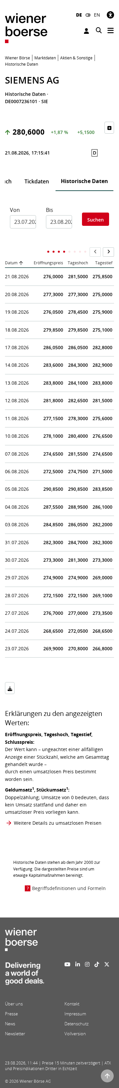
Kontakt (71, 1004)
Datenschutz (76, 1024)
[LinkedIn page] (77, 964)
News (10, 1024)
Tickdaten (36, 181)
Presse (11, 1014)
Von (15, 210)
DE (79, 15)
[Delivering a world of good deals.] (24, 975)
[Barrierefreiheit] (110, 15)
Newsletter (15, 1034)
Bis (49, 210)
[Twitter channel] (106, 964)
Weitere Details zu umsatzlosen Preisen (57, 823)
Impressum (75, 1014)
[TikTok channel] (97, 964)
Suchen (95, 220)
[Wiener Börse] (26, 28)
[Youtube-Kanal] (67, 964)
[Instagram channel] (87, 964)
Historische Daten (84, 181)
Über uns (14, 1004)
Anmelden (87, 31)
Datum (11, 263)
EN (97, 15)
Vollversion (75, 1034)
